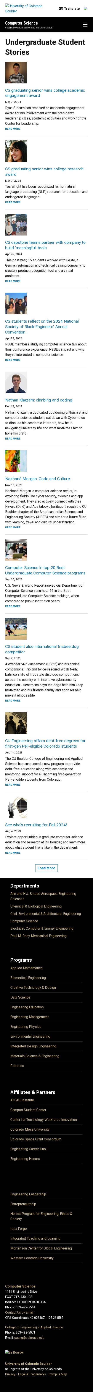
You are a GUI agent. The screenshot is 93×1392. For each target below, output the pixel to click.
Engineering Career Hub (28, 1149)
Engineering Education (27, 1007)
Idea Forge (18, 1229)
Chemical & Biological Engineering (36, 906)
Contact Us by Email (19, 1312)
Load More (46, 868)
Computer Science (21, 23)
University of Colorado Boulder (28, 1364)
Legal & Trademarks (32, 1374)
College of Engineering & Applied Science (34, 1327)
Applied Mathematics (26, 968)
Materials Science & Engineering (34, 1056)
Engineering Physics (25, 1027)
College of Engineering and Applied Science (28, 28)
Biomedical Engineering (28, 978)
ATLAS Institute (22, 1100)
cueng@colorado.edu (29, 1338)
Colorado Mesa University (30, 1129)
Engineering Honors (25, 1159)
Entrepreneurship (23, 1204)
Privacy (10, 1374)
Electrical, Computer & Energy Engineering (41, 928)
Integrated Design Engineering (33, 1046)
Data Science (20, 997)
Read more (12, 128)
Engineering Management (29, 1017)
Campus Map (58, 1374)
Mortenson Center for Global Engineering (41, 1248)
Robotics (17, 1066)
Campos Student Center (28, 1110)
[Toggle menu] (85, 25)
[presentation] (46, 72)
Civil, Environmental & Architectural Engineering (45, 914)
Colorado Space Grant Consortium (35, 1139)
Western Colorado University (32, 1258)
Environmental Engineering (30, 1036)
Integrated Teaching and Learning (35, 1238)
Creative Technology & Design (33, 988)
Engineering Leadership (28, 1194)
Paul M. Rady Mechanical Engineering (38, 936)
